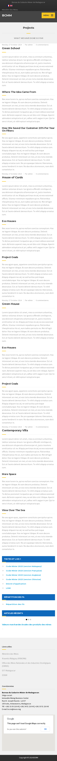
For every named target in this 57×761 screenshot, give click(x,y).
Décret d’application (16, 584)
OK (45, 729)
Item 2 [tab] (28, 619)
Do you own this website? (16, 729)
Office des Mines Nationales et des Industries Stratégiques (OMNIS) (26, 664)
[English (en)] (11, 5)
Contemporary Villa (15, 430)
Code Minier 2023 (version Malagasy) (24, 566)
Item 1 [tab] (26, 619)
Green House (10, 303)
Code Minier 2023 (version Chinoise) (23, 579)
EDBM (4, 675)
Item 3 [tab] (30, 619)
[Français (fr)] (8, 5)
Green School (11, 48)
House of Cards (12, 177)
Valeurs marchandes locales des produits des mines (26, 624)
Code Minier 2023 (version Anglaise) (23, 575)
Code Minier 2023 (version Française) (24, 571)
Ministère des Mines (10, 654)
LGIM (8, 588)
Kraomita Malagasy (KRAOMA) (14, 658)
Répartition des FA (15, 604)
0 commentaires (42, 44)
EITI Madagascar (9, 670)
